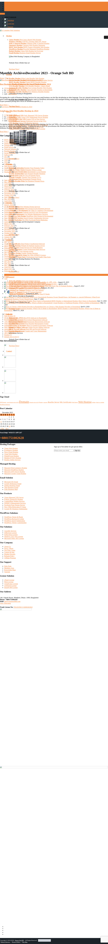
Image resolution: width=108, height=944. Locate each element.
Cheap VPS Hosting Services (23, 123)
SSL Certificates (66, 402)
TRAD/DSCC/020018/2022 (23, 607)
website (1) (8, 325)
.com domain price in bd (13, 402)
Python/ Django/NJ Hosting (13, 499)
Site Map (24, 942)
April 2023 (7, 222)
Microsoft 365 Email (11, 482)
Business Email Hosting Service (25, 53)
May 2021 (7, 254)
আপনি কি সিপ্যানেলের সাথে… (50, 284)
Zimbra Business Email (12, 485)
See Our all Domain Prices (24, 175)
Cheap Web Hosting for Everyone (26, 51)
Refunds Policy (9, 556)
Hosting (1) (8, 335)
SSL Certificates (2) (10, 318)
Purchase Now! (14, 69)
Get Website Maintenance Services (28, 214)
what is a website (100, 402)
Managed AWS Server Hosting (14, 472)
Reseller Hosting (12, 119)
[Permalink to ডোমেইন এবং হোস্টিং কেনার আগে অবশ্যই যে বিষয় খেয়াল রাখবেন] (22, 282)
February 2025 (9, 190)
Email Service (9, 147)
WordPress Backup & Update (14, 519)
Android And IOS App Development (28, 212)
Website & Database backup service (27, 246)
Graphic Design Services (23, 253)
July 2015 (7, 262)
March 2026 (8, 186)
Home (2, 78)
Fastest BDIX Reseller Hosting (27, 82)
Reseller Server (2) (10, 320)
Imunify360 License (11, 587)
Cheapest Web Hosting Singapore (27, 45)
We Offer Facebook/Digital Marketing (28, 220)
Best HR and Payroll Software (27, 329)
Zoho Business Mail (11, 489)
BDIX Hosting (9, 140)
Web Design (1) (9, 327)
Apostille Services (10, 531)
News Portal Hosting (11, 452)
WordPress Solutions (5, 404)
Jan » (7, 428)
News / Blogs (8, 548)
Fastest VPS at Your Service (27, 119)
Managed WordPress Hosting (14, 470)
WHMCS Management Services (15, 503)
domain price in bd (34, 402)
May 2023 (7, 220)
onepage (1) (8, 329)
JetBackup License (10, 533)
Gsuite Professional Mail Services (27, 249)
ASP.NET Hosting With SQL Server (27, 41)
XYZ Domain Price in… (32, 288)
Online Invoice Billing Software (29, 327)
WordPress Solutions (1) (12, 331)
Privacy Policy (16, 942)
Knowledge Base (10, 570)
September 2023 (9, 212)
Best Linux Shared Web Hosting (25, 40)
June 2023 (7, 218)
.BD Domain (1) (9, 333)
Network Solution (10, 149)
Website (6, 170)
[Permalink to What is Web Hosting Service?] (7, 293)
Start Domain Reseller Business (27, 174)
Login (2, 14)
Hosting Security (9, 554)
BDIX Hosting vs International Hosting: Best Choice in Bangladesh (74, 301)
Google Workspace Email (12, 484)
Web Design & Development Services (29, 208)
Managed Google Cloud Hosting (15, 473)
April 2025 (7, 188)
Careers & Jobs (9, 552)
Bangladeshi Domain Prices (25, 179)
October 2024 (8, 195)
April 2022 (7, 245)
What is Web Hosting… (18, 293)
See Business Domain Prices (26, 181)
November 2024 (9, 193)
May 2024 (7, 199)
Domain (7, 145)
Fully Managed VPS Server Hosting (28, 115)
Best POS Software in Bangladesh (28, 318)
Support (10, 27)
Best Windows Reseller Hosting (29, 92)
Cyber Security (9, 142)
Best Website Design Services (24, 207)
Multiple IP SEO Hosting (12, 458)
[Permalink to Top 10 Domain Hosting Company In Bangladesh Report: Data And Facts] (30, 286)
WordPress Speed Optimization (14, 521)
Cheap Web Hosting (11, 448)
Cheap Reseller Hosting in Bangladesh (30, 90)
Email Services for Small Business (26, 247)
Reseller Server (53, 402)
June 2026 (7, 180)
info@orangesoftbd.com (12, 601)
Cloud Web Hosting (11, 454)
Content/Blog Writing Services (14, 501)
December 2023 (9, 207)
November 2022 (9, 231)
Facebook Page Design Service (14, 505)
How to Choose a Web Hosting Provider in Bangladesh (61, 307)
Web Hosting (10, 92)
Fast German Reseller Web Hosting (30, 88)
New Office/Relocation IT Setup (15, 507)
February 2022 (9, 248)
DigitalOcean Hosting (11, 456)
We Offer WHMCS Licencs (27, 255)
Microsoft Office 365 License (14, 538)
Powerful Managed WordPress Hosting (29, 49)
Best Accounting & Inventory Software (31, 325)
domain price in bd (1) (11, 337)
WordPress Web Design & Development (31, 216)
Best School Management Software (28, 320)
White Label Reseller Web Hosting (26, 78)
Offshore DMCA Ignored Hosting (29, 43)
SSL (5, 157)
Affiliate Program (10, 558)
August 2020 (8, 258)
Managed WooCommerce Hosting (15, 468)
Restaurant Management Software (29, 322)
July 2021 (7, 252)
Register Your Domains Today (26, 168)
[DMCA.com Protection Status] (44, 940)
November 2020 (9, 256)
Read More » (4, 105)
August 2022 (8, 237)
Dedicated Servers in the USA (27, 121)
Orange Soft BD (19, 940)
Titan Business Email (11, 487)
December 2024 (9, 191)
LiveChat (10, 24)
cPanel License (9, 580)
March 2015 (8, 269)
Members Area (9, 568)
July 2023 (7, 216)
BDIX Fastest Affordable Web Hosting (29, 47)
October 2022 (8, 233)
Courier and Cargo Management (27, 331)
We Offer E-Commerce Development (31, 210)
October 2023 (8, 210)
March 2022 (8, 246)
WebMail (10, 20)
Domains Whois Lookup (25, 170)
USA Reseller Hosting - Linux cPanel (29, 86)
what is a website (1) (11, 323)
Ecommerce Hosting (11, 450)
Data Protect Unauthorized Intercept (27, 244)
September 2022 (9, 235)
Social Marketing (10, 153)
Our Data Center (9, 550)
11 (1, 422)
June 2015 (7, 263)
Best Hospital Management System (28, 323)
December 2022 (9, 229)
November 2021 (9, 250)
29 (9, 426)
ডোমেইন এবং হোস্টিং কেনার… (49, 282)
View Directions (5, 603)
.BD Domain (3, 402)
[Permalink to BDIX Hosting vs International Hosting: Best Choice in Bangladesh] (27, 301)
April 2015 (7, 267)
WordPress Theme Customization (15, 523)
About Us (7, 546)
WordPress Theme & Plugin (13, 517)
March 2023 (8, 224)
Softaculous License (11, 535)
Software (7, 155)
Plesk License (8, 582)
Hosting (41, 402)
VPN (6, 160)
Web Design (75, 402)
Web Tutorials (9, 168)
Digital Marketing (10, 143)
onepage (45, 402)
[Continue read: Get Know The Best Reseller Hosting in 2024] (16, 107)
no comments (12, 94)
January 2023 (8, 227)
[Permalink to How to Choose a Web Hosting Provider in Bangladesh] (23, 307)
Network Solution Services (24, 281)
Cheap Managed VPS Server (14, 497)
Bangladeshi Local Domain (27, 172)
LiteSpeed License (10, 586)
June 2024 (7, 197)
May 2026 (7, 182)
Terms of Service (5, 942)
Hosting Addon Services (12, 460)
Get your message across (21, 251)
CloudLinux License (11, 584)
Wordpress (7, 172)
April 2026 (7, 184)
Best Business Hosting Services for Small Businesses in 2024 (25, 84)
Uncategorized (9, 159)
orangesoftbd (11, 90)
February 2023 (9, 226)
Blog (7, 78)
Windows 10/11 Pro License (13, 536)
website (94, 402)
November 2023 (9, 208)
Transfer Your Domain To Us (25, 177)
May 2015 (7, 265)
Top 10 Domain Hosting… (65, 286)
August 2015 (8, 260)
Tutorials (7, 572)
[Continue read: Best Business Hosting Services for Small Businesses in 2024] (21, 80)
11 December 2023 (10, 115)
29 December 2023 (10, 88)
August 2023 (8, 214)
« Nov (2, 428)
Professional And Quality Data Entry (30, 257)
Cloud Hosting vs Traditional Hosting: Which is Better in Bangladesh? (76, 303)
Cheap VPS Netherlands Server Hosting (28, 117)
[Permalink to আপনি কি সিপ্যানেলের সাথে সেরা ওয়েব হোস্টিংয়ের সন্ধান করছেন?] (23, 284)
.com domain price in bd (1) (13, 321)
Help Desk (7, 566)
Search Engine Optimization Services (28, 218)
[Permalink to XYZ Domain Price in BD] (14, 288)
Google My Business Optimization (15, 509)
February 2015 (9, 271)
